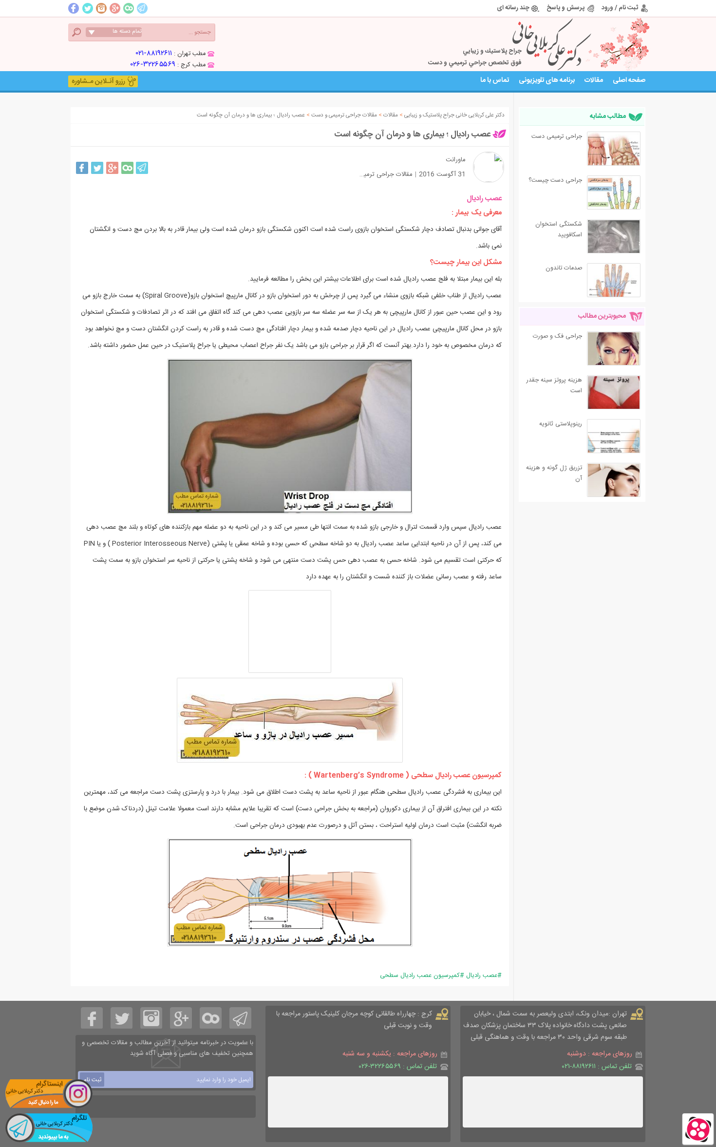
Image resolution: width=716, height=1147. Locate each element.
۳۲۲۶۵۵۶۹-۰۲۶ (153, 64)
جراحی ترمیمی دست (556, 137)
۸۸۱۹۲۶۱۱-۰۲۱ (154, 53)
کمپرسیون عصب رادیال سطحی (420, 976)
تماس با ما (494, 80)
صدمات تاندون (564, 268)
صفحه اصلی (629, 80)
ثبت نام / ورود (620, 7)
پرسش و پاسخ (565, 7)
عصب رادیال (481, 976)
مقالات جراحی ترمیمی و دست (374, 174)
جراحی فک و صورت (557, 336)
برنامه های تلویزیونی (547, 80)
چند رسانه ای (513, 7)
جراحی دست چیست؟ (555, 180)
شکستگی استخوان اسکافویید (558, 229)
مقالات (593, 80)
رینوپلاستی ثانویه (560, 424)
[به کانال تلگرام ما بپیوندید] (49, 1127)
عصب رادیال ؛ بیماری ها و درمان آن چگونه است (412, 134)
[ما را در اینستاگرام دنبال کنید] (49, 1093)
